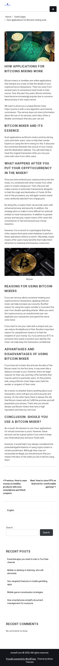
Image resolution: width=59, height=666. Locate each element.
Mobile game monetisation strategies (25, 592)
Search (9, 527)
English (10, 510)
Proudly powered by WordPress (21, 659)
